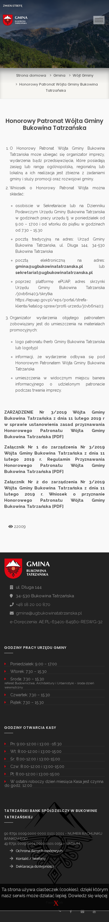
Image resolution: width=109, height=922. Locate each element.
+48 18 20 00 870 (33, 604)
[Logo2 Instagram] (82, 911)
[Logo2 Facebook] (70, 911)
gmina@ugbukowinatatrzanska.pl (49, 266)
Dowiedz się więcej (87, 895)
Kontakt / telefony (31, 859)
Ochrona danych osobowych (39, 851)
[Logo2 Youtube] (94, 911)
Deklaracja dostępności (35, 866)
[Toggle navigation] (99, 20)
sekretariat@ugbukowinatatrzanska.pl (54, 272)
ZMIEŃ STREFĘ (12, 5)
